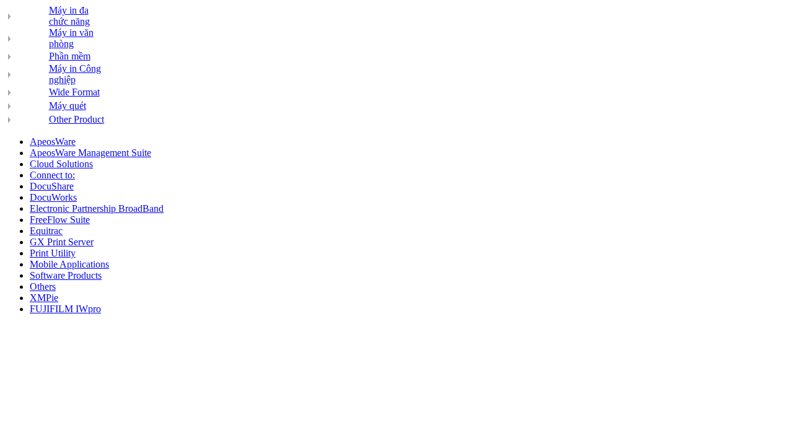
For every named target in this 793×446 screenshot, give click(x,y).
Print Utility (53, 253)
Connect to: (52, 175)
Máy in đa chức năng (69, 16)
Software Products (66, 275)
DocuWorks (53, 197)
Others (43, 286)
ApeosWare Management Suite (90, 152)
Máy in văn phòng (71, 38)
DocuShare (52, 186)
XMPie (44, 297)
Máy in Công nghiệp (75, 74)
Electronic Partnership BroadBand (97, 208)
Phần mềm (69, 56)
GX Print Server (62, 242)
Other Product (76, 119)
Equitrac (46, 230)
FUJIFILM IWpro (65, 309)
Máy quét (67, 105)
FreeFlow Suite (60, 219)
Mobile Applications (69, 264)
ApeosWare (53, 141)
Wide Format (74, 92)
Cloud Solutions (61, 164)
